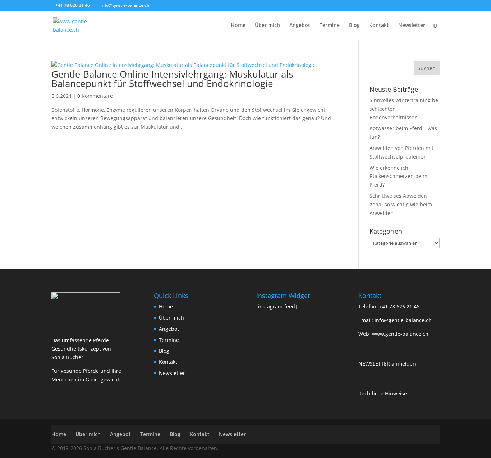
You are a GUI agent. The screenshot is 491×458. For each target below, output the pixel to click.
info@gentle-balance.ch (403, 320)
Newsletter (411, 25)
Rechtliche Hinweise (382, 393)
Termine (330, 25)
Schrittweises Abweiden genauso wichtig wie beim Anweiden (401, 204)
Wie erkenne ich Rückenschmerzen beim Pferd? (398, 176)
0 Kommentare (95, 95)
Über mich (267, 25)
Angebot (299, 25)
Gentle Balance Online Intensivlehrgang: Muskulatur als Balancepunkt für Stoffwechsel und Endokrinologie (172, 79)
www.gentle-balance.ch (400, 333)
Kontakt (379, 25)
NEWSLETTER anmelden (387, 363)
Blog (354, 25)
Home (238, 25)
